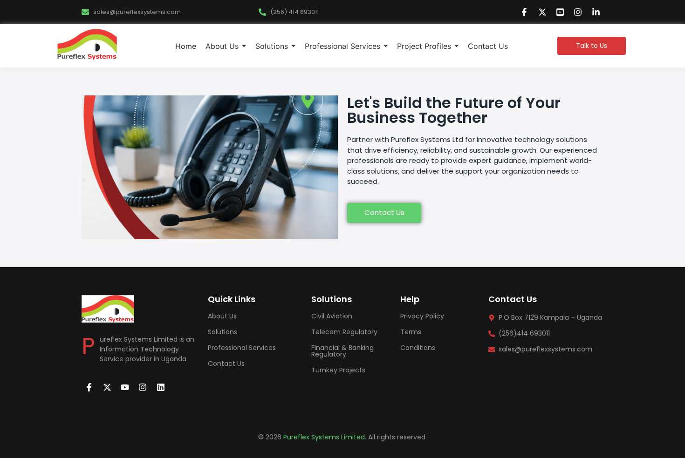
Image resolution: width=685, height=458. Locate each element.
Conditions (417, 347)
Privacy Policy (422, 316)
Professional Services (242, 347)
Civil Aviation (331, 316)
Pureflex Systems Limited (324, 437)
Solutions (222, 332)
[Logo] (87, 44)
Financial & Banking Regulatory (342, 351)
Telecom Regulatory (344, 332)
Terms (410, 332)
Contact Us (226, 363)
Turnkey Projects (338, 370)
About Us (222, 316)
